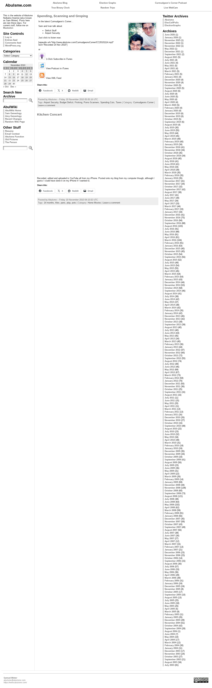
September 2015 (173, 257)
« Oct (5, 86)
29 (9, 84)
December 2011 (172, 383)
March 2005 (170, 611)
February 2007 (172, 547)
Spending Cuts (107, 102)
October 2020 (171, 85)
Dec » (13, 86)
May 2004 (169, 637)
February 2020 (172, 108)
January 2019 (171, 144)
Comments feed (13, 43)
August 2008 (171, 496)
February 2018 (172, 175)
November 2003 (172, 654)
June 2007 (170, 535)
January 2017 (171, 212)
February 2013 (172, 344)
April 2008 (170, 507)
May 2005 (169, 606)
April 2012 (170, 372)
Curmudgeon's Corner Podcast (171, 3)
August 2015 (171, 260)
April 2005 (170, 609)
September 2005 (173, 594)
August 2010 (171, 428)
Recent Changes (13, 119)
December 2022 (172, 43)
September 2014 (173, 291)
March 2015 (170, 274)
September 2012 (173, 358)
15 (9, 77)
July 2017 (169, 195)
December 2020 (172, 79)
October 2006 (171, 558)
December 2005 (172, 586)
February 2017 (172, 209)
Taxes (119, 102)
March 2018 (170, 172)
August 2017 (171, 192)
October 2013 (171, 321)
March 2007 (170, 544)
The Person (11, 142)
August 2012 (171, 361)
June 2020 (170, 96)
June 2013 (170, 333)
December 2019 (172, 113)
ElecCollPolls (172, 22)
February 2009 (172, 479)
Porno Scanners (91, 102)
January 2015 (171, 279)
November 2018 (172, 150)
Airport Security (51, 102)
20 (30, 77)
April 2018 (170, 170)
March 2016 (170, 240)
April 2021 (170, 68)
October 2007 (171, 524)
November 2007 (172, 521)
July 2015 (169, 262)
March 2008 (170, 510)
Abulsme (169, 20)
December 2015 (172, 248)
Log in (8, 37)
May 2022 (169, 49)
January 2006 (171, 583)
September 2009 (173, 459)
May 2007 (169, 538)
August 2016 (171, 226)
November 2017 (172, 184)
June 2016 (170, 231)
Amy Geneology (13, 116)
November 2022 (172, 46)
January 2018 (171, 178)
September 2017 (173, 189)
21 (5, 81)
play (69, 202)
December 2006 (172, 552)
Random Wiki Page (15, 122)
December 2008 (172, 485)
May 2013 (169, 336)
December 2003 (172, 651)
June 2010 (170, 434)
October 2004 (171, 625)
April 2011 (170, 406)
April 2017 (170, 203)
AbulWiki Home (13, 110)
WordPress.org (13, 45)
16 (14, 77)
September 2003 (173, 659)
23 (14, 81)
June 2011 (170, 400)
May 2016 (169, 234)
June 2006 (170, 569)
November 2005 (172, 589)
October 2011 (171, 389)
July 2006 (169, 566)
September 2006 (173, 561)
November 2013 (172, 319)
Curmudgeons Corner (143, 102)
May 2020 (169, 99)
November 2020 (172, 82)
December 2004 (172, 620)
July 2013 (169, 330)
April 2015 (170, 271)
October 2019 (171, 119)
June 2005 (170, 603)
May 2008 (169, 504)
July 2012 (169, 364)
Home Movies (94, 202)
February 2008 (172, 513)
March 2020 (170, 105)
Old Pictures (11, 139)
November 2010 (172, 420)
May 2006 (169, 572)
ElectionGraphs (173, 25)
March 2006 (170, 578)
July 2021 (169, 60)
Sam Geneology (13, 113)
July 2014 (169, 296)
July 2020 (169, 94)
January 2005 (171, 617)
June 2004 (170, 634)
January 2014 (171, 313)
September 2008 (173, 493)
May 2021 (169, 65)
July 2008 (169, 499)
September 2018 (173, 155)
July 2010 (169, 431)
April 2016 (170, 237)
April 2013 (170, 338)
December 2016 (172, 215)
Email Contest (12, 134)
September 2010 (173, 426)
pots (74, 202)
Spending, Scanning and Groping (62, 16)
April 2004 (170, 640)
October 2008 (171, 490)
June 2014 (170, 299)
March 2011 (170, 409)
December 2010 (172, 417)
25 (22, 81)
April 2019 (170, 136)
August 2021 (171, 57)
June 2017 (170, 198)
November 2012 (172, 352)
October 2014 (171, 288)
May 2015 (169, 268)
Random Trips (108, 7)
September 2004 (173, 628)
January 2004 (171, 648)
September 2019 (173, 122)
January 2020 (171, 110)
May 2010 (169, 437)
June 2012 (170, 367)
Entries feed (11, 40)
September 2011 (173, 392)
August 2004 (171, 631)
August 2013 (171, 327)
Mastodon (8, 28)
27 (30, 81)
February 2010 (172, 445)
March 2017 (170, 206)
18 (22, 77)
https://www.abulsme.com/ (15, 682)
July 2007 (169, 533)
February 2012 (172, 378)
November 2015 (172, 251)
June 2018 (170, 164)
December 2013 (172, 316)
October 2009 (171, 457)
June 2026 (170, 34)
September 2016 (173, 223)
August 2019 (171, 124)
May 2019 (169, 133)
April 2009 (170, 473)
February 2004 (172, 645)
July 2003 (169, 665)
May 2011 (169, 403)
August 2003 (171, 662)
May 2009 (169, 471)
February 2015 (172, 276)
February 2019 (172, 141)
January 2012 (171, 381)
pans (63, 202)
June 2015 (170, 265)
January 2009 (171, 482)
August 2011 (171, 395)
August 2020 (171, 91)
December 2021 (172, 51)
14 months (49, 202)
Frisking (78, 102)
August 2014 (171, 293)
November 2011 (172, 386)
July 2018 (169, 161)
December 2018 (172, 147)
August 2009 (171, 462)
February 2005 (172, 614)
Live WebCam (171, 7)
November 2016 (172, 217)
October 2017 (171, 186)
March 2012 (170, 375)
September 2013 (173, 324)
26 (26, 81)
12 (26, 74)
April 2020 (170, 102)
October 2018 (171, 153)
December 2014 (172, 282)
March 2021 (170, 71)
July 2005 (169, 600)
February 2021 (172, 74)
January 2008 (171, 516)
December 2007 (172, 518)
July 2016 (169, 229)
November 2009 (172, 454)
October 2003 (171, 656)
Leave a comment (46, 105)
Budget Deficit (66, 102)
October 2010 (171, 423)
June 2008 (170, 502)
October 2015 (171, 254)
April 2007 (170, 541)
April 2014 (170, 305)
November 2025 (172, 40)
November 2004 (172, 623)
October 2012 (171, 355)
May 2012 (169, 369)
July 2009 (169, 465)
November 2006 (172, 555)
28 (5, 84)
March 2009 (170, 476)
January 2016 (171, 246)
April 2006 (170, 575)
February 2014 (172, 310)
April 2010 (170, 440)
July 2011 (169, 397)
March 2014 (170, 307)
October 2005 (171, 592)
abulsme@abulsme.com (15, 680)
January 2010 (171, 448)
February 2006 (172, 580)
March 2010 (170, 443)
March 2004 (170, 642)
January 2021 (171, 77)
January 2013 (171, 347)
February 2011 (172, 412)
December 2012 (172, 350)
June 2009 (170, 468)
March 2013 (170, 341)
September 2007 (173, 527)
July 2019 (169, 127)
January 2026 (171, 37)
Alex (57, 202)
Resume (9, 131)
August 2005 (171, 597)
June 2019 (170, 130)
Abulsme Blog (60, 3)
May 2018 (169, 167)
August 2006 (171, 564)
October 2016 (171, 220)
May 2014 (169, 302)
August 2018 (171, 158)
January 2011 (171, 414)
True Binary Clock (60, 7)
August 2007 (171, 530)
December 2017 (172, 181)
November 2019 (172, 116)
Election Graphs (107, 3)
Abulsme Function (14, 136)
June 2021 (170, 63)
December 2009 (172, 451)
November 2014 (172, 285)
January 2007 (171, 549)
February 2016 (172, 243)
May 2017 (169, 200)
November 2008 (172, 488)
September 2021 (173, 54)
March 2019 (170, 139)
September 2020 (173, 88)
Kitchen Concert (49, 114)
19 (26, 77)
